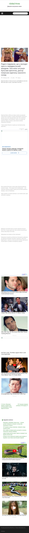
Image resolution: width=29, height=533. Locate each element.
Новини (19, 77)
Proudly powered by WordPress (8, 527)
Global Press (14, 4)
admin (13, 77)
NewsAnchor (21, 527)
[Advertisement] (14, 30)
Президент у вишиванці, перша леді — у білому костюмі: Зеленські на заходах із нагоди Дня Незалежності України (13, 424)
